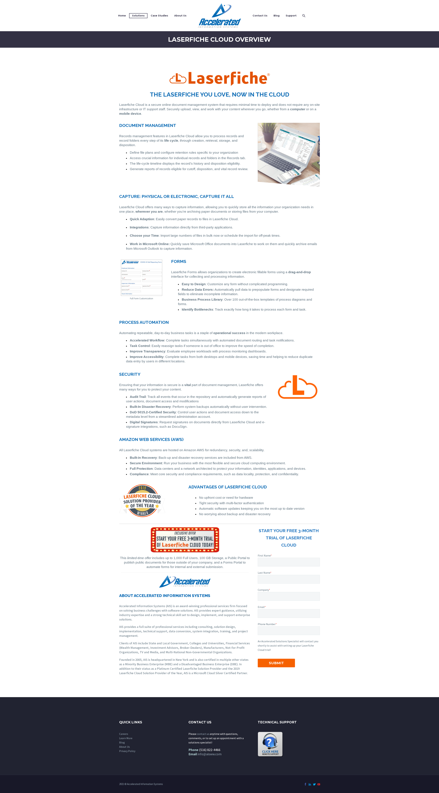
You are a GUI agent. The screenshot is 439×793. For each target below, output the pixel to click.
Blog (277, 15)
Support (291, 15)
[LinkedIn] (310, 784)
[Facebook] (305, 784)
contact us (203, 734)
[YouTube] (318, 784)
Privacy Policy (127, 751)
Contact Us (260, 15)
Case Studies (159, 15)
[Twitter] (314, 784)
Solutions (138, 15)
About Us (180, 15)
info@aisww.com (210, 754)
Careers (123, 734)
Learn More (125, 738)
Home (122, 15)
